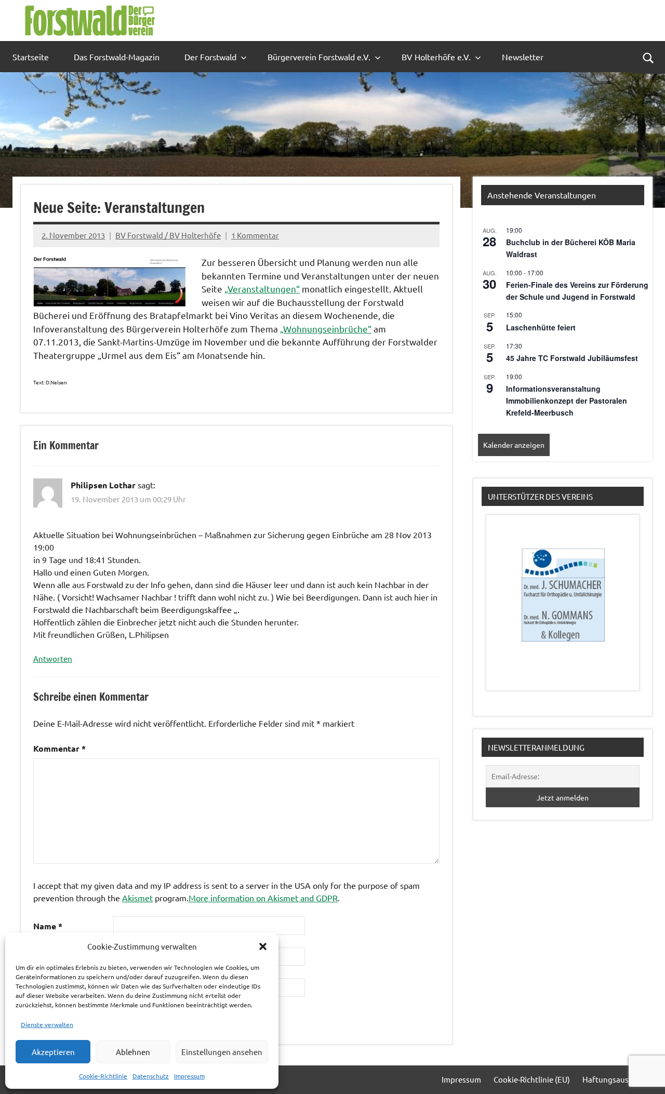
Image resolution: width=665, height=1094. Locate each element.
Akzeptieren (53, 1052)
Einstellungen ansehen (221, 1052)
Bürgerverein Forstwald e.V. (319, 56)
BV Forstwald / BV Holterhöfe (168, 235)
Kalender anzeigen (513, 444)
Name (47, 925)
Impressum (189, 1076)
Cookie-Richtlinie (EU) (532, 1079)
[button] (263, 946)
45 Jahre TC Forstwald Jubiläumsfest (572, 358)
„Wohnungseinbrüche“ (325, 328)
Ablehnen (133, 1052)
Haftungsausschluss (618, 1079)
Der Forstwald (210, 56)
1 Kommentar (255, 235)
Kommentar (59, 748)
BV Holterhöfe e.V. (436, 56)
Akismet (137, 897)
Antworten (52, 658)
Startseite (30, 56)
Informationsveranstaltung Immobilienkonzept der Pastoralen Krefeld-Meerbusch (566, 400)
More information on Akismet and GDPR (263, 897)
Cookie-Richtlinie (103, 1076)
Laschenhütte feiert (541, 327)
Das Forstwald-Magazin (116, 56)
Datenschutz (150, 1076)
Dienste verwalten (47, 1024)
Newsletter (522, 56)
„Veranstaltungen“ (262, 288)
